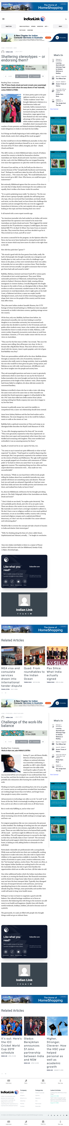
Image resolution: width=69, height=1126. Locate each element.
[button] (66, 19)
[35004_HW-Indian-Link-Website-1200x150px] (34, 6)
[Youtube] (31, 613)
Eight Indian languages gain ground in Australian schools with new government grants (58, 1099)
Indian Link (9, 52)
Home (2, 48)
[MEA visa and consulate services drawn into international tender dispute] (11, 655)
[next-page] (5, 693)
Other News (9, 48)
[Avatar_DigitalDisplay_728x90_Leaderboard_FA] (24, 67)
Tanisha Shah (28, 682)
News (15, 48)
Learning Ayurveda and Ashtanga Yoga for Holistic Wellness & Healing (60, 68)
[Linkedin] (23, 613)
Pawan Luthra (5, 689)
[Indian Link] (34, 19)
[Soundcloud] (25, 613)
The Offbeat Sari (61, 78)
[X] (28, 613)
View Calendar (54, 109)
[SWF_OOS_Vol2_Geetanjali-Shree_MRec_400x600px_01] (58, 129)
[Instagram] (20, 613)
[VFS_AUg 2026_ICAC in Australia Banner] (34, 37)
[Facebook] (17, 613)
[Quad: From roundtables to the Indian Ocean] (34, 655)
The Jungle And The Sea (61, 104)
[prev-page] (2, 693)
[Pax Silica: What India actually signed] (57, 655)
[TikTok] (60, 1115)
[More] (43, 76)
